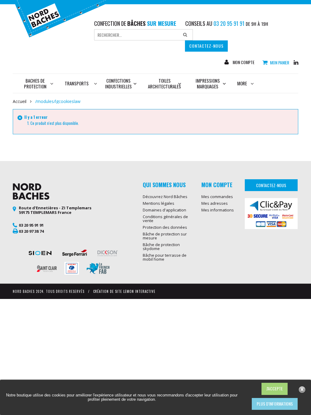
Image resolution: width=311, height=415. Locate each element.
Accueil (19, 101)
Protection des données (165, 227)
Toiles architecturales (164, 83)
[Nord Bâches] (64, 18)
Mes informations (217, 210)
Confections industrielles (118, 83)
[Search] (185, 35)
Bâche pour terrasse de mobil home (164, 257)
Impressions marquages (208, 83)
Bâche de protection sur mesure (165, 236)
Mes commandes (217, 196)
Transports (77, 83)
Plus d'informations (275, 403)
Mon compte (243, 62)
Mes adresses (214, 203)
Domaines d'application (164, 210)
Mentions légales (158, 203)
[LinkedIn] (296, 62)
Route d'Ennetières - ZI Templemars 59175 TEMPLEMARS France (55, 210)
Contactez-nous (206, 46)
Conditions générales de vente (165, 218)
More (242, 83)
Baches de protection (35, 83)
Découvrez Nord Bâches (165, 196)
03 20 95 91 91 (31, 225)
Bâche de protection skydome (161, 246)
